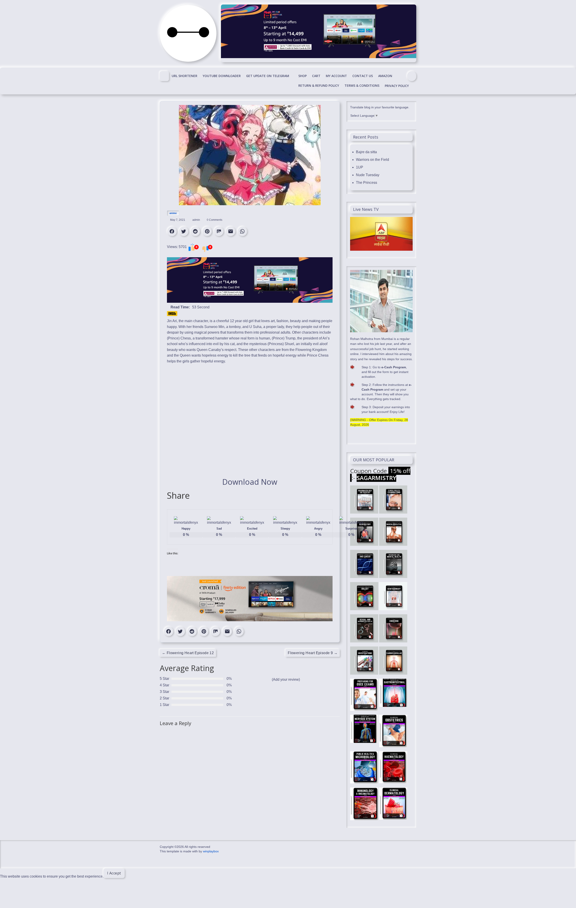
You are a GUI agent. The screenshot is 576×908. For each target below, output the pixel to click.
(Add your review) (286, 679)
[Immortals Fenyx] (164, 76)
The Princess (366, 182)
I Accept (114, 873)
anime (173, 213)
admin (196, 219)
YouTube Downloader (222, 76)
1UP (359, 167)
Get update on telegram (267, 76)
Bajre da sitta (366, 152)
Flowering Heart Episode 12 (188, 653)
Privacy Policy (397, 86)
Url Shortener (184, 76)
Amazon (385, 76)
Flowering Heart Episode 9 (313, 653)
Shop (302, 76)
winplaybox (211, 851)
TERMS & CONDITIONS (361, 85)
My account (336, 76)
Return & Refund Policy (318, 85)
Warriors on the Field (372, 160)
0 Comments (214, 219)
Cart (316, 76)
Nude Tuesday (367, 175)
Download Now (249, 482)
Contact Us (362, 76)
